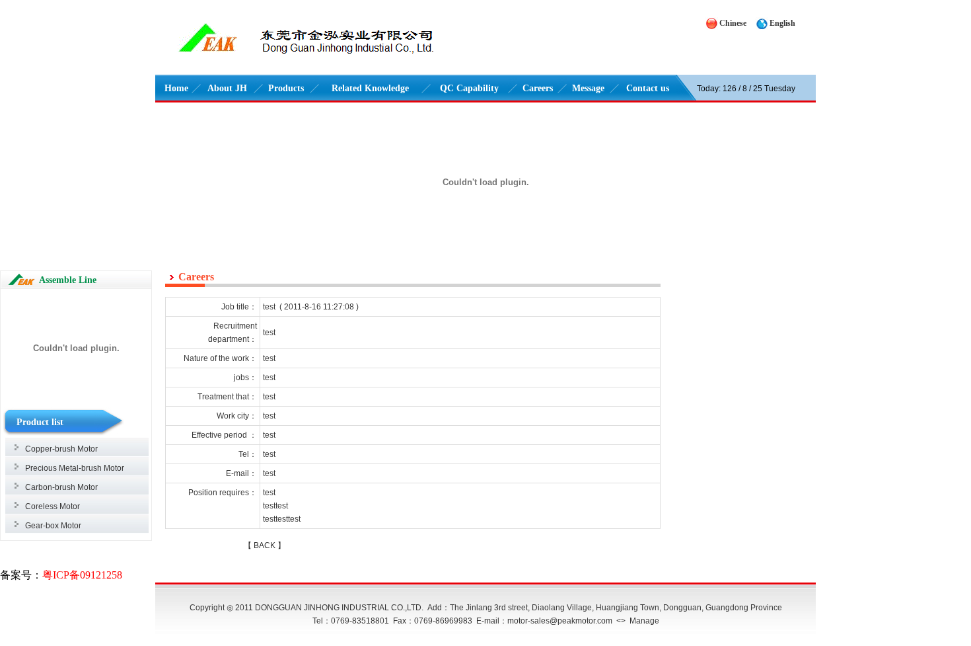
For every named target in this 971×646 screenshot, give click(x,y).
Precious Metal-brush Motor (74, 468)
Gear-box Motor (53, 525)
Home (176, 88)
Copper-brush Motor (61, 449)
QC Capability (469, 88)
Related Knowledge (370, 88)
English (782, 23)
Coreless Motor (52, 506)
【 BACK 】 (264, 545)
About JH (227, 88)
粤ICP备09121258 (82, 575)
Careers (537, 88)
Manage (644, 621)
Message (588, 88)
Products (286, 88)
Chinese (732, 23)
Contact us (647, 88)
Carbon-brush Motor (61, 487)
